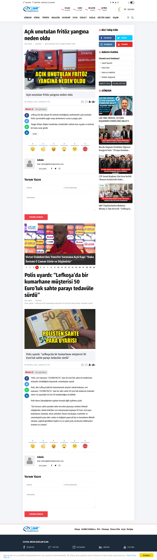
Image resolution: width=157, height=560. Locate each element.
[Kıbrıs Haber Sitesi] (32, 9)
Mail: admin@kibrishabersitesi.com (50, 164)
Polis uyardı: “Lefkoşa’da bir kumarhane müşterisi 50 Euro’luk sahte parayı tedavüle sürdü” (58, 303)
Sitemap (105, 529)
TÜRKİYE (45, 17)
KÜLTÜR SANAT (104, 17)
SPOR (75, 17)
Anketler (37, 2)
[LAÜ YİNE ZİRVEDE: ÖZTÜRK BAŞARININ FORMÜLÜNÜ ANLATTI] (116, 105)
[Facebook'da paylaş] (26, 115)
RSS (98, 529)
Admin (40, 160)
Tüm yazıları (43, 169)
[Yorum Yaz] (86, 102)
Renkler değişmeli (108, 77)
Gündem (38, 44)
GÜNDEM (27, 17)
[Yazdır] (82, 102)
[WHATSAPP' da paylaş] (26, 127)
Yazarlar (28, 2)
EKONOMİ (66, 17)
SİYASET (83, 17)
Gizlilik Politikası (88, 529)
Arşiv (123, 529)
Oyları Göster (119, 83)
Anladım (146, 555)
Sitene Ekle (115, 529)
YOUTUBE (130, 547)
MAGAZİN (56, 17)
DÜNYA (37, 17)
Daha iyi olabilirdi (108, 72)
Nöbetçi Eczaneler (48, 2)
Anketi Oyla (105, 83)
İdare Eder (106, 68)
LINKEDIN (106, 547)
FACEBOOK (30, 547)
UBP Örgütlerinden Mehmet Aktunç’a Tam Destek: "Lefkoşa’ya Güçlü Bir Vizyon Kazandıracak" (115, 208)
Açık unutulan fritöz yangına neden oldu (60, 44)
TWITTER (55, 547)
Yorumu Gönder (36, 217)
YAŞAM (115, 17)
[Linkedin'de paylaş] (26, 132)
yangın (35, 134)
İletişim (130, 529)
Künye (77, 529)
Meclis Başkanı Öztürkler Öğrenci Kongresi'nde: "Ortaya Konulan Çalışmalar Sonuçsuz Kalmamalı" (114, 150)
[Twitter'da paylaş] (26, 121)
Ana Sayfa (28, 44)
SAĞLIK (92, 17)
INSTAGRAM (81, 547)
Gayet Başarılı (107, 63)
